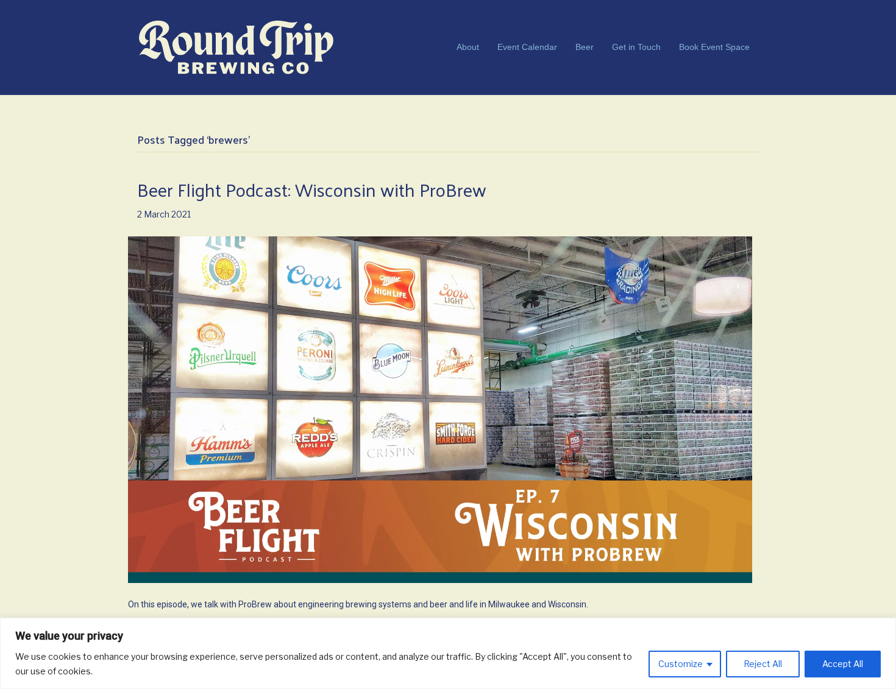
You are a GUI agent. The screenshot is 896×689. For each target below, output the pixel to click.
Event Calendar (527, 47)
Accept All (842, 664)
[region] (448, 653)
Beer (584, 47)
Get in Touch (636, 47)
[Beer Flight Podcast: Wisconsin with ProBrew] (440, 408)
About (468, 47)
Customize (680, 664)
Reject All (763, 664)
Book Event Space (714, 47)
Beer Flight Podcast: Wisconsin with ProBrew (311, 189)
